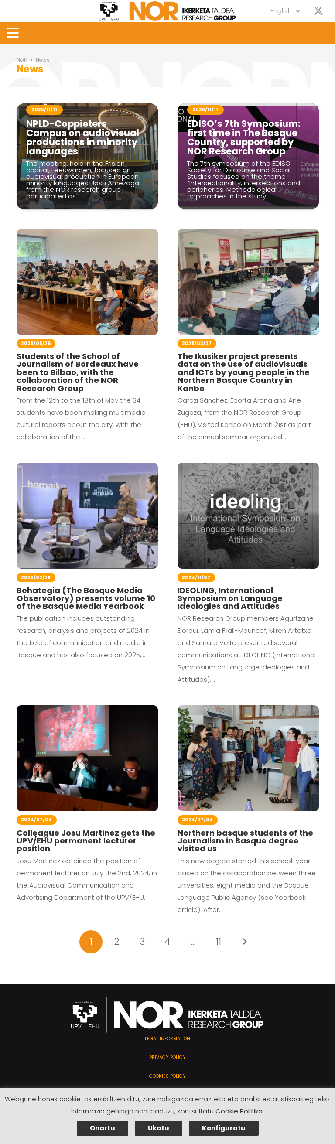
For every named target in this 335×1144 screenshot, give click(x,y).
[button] (285, 10)
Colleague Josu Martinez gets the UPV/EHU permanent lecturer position (86, 840)
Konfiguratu (224, 1128)
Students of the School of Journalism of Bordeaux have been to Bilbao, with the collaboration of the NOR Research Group (78, 372)
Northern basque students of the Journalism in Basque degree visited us (245, 840)
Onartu (102, 1128)
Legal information (167, 1038)
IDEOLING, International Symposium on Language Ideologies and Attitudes (230, 598)
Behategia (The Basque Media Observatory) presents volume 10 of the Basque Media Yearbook (86, 598)
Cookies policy (167, 1076)
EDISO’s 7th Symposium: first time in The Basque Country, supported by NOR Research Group (244, 137)
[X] (318, 11)
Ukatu (158, 1128)
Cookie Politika (239, 1111)
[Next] (244, 941)
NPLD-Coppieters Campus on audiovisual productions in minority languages (82, 137)
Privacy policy (167, 1057)
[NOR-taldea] (167, 11)
